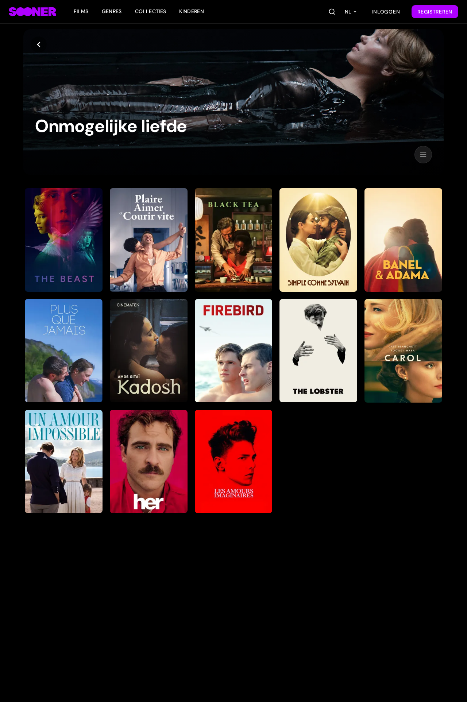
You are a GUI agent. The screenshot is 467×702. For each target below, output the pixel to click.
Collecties (150, 11)
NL (348, 11)
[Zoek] (332, 11)
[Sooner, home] (32, 11)
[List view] (423, 154)
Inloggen (386, 11)
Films (81, 11)
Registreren (434, 11)
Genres (112, 11)
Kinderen (191, 11)
